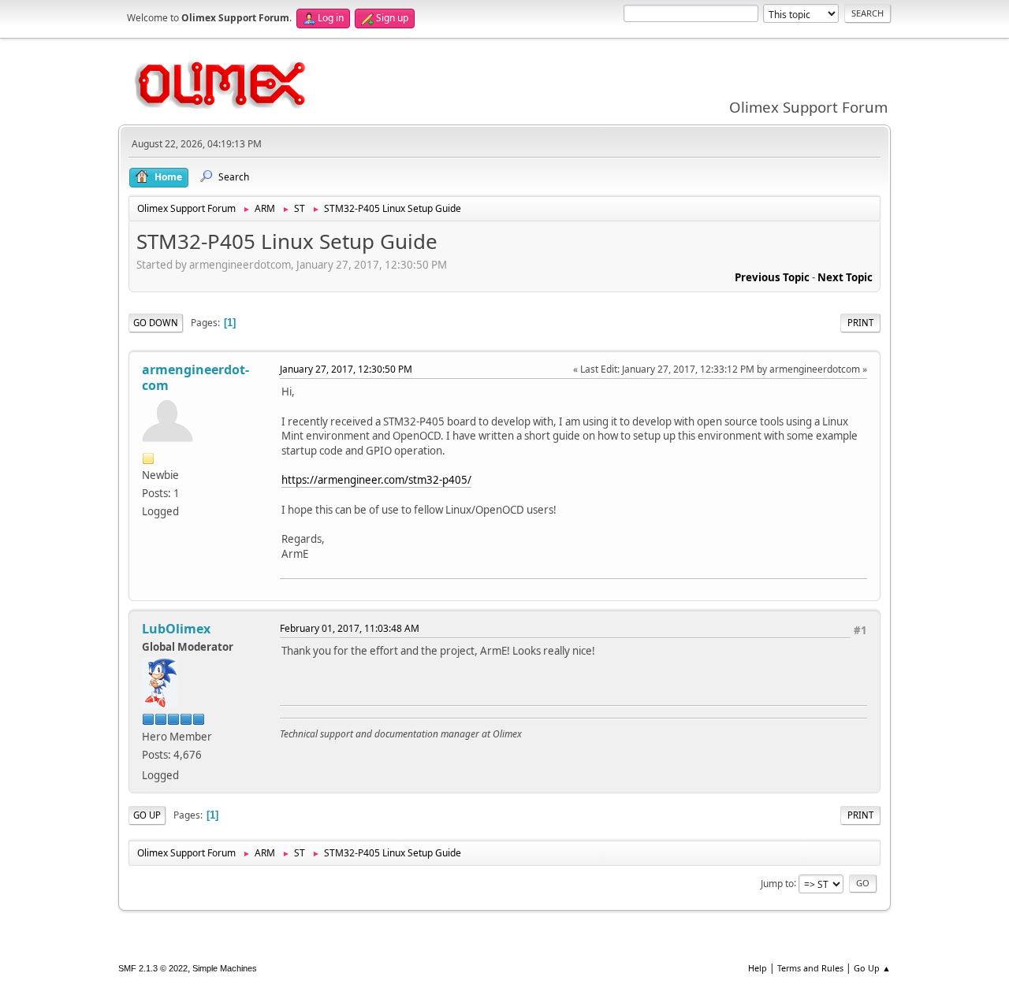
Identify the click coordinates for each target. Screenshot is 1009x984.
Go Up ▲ (872, 968)
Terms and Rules (810, 968)
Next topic (845, 277)
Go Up (147, 815)
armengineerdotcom (195, 377)
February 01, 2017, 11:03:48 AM (349, 628)
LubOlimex (176, 628)
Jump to (777, 882)
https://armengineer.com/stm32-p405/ (376, 480)
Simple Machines (224, 968)
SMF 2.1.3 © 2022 (153, 968)
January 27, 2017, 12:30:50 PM (346, 369)
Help (757, 968)
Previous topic (772, 277)
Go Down (155, 323)
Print (860, 323)
